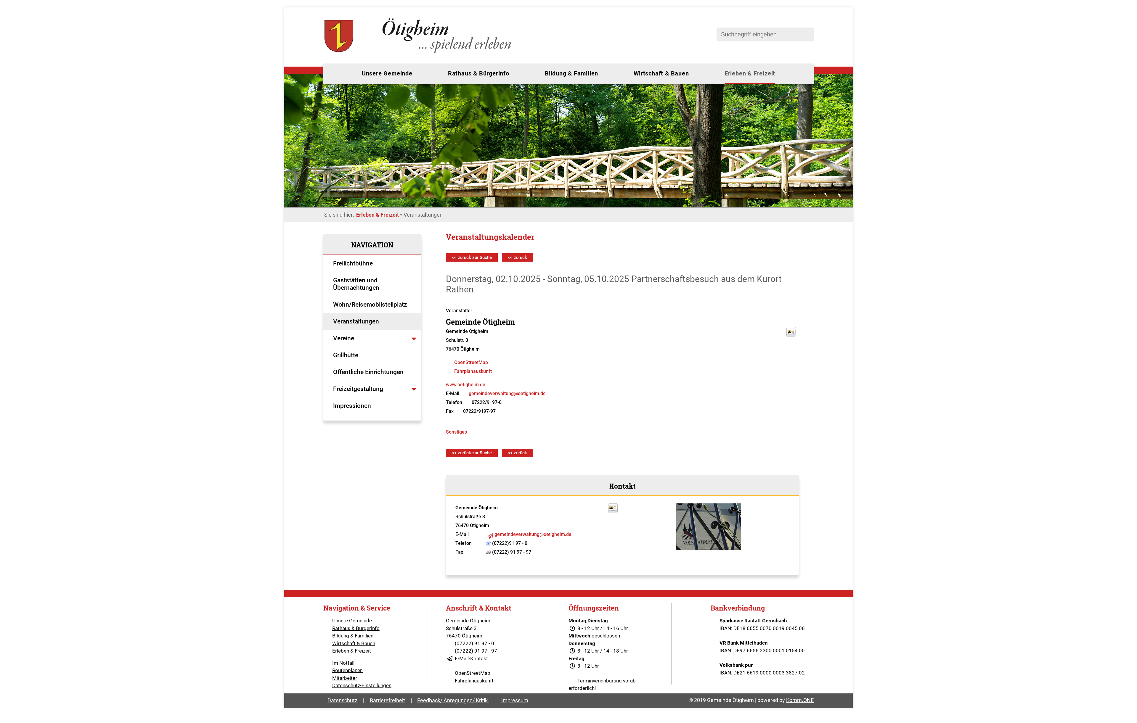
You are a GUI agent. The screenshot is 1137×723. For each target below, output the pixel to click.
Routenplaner (347, 670)
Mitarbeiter (344, 678)
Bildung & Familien (571, 73)
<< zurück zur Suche (472, 257)
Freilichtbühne (353, 263)
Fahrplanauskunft (473, 371)
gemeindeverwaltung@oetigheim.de (507, 393)
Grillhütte (345, 355)
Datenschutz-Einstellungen (361, 685)
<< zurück (517, 257)
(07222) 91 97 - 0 (474, 643)
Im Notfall (343, 663)
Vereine (344, 338)
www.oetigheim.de (465, 384)
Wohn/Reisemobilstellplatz (370, 304)
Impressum (514, 700)
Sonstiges (456, 432)
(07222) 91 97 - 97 (476, 651)
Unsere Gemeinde (387, 73)
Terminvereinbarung (599, 681)
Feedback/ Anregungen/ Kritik (453, 700)
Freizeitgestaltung (358, 388)
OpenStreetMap (471, 362)
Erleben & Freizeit (750, 73)
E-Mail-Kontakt (471, 658)
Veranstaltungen (356, 321)
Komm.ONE (800, 700)
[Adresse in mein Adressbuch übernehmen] (613, 511)
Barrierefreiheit (387, 700)
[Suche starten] (806, 34)
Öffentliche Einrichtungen (369, 372)
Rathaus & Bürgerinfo (478, 73)
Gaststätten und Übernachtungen (357, 284)
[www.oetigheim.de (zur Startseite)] (418, 53)
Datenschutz (342, 700)
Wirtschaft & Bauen (661, 73)
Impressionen (352, 405)
